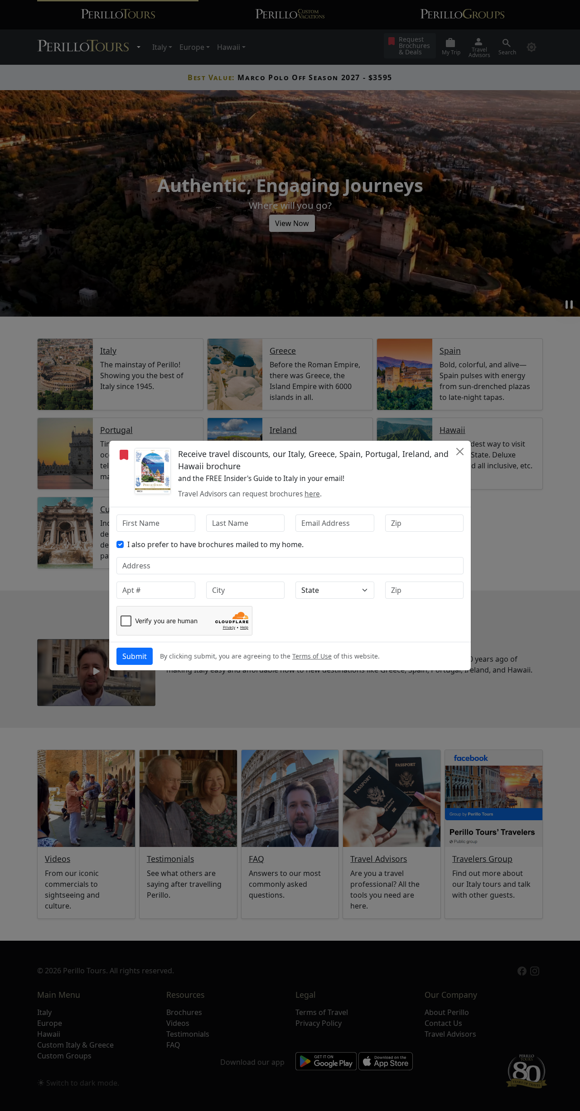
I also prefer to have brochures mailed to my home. (215, 544)
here (312, 494)
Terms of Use (312, 656)
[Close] (460, 451)
